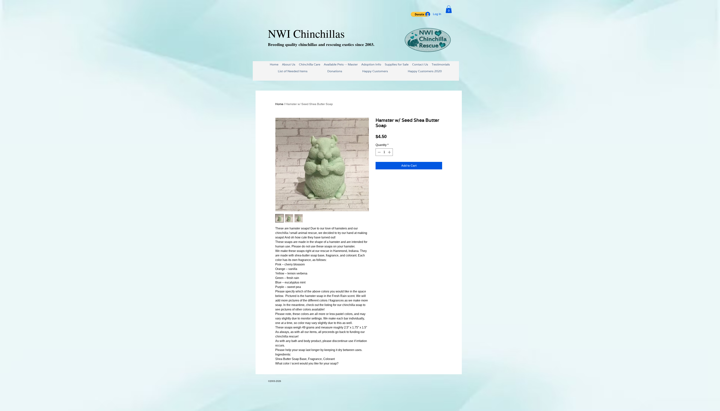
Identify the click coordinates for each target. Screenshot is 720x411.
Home (279, 104)
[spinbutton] (384, 152)
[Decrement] (378, 152)
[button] (419, 14)
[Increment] (389, 152)
